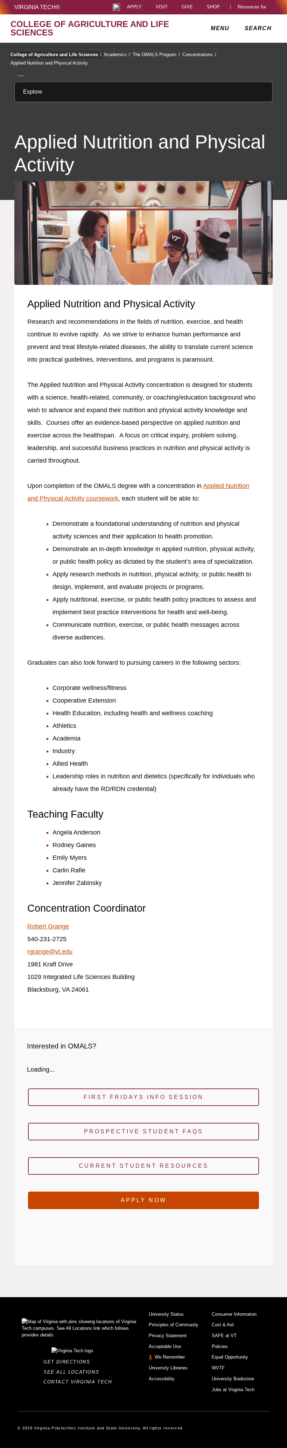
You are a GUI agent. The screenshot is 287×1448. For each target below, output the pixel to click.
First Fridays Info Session (144, 1097)
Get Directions (68, 1362)
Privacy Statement (168, 1335)
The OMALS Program (156, 54)
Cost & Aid (222, 1324)
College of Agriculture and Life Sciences (56, 54)
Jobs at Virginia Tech (233, 1389)
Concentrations (199, 54)
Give (187, 7)
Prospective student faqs (143, 1131)
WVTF (218, 1367)
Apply (134, 7)
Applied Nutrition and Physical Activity (49, 63)
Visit (162, 7)
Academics (117, 54)
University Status (166, 1314)
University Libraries (168, 1367)
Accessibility (162, 1378)
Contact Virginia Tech (79, 1382)
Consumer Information (234, 1314)
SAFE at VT (224, 1335)
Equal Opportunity (230, 1357)
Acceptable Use (165, 1346)
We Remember (170, 1357)
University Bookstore (233, 1378)
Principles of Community (173, 1324)
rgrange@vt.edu (49, 951)
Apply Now (144, 1200)
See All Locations (73, 1372)
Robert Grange (48, 926)
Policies (220, 1346)
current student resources (144, 1166)
